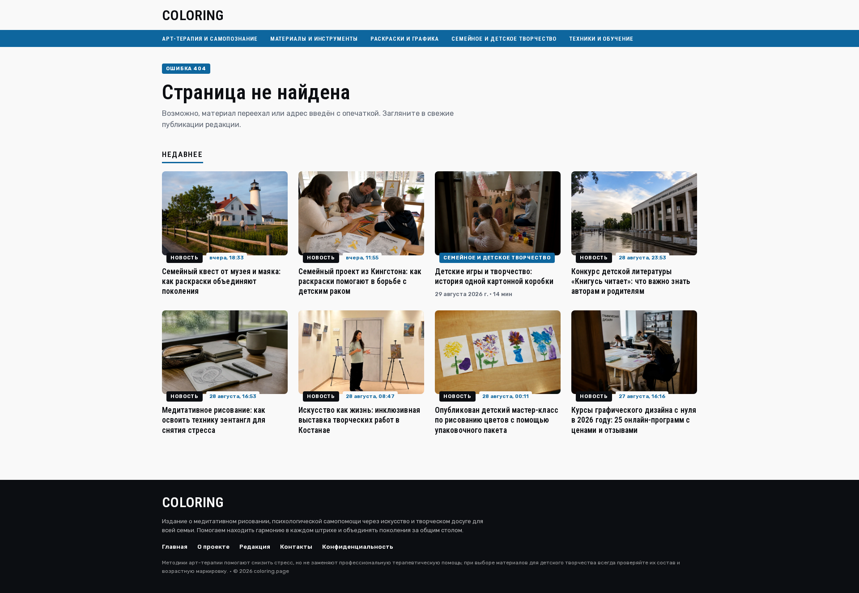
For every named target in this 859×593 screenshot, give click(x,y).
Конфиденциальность (357, 547)
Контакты (296, 547)
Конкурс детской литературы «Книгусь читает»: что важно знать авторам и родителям (630, 281)
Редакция (254, 547)
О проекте (213, 547)
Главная (174, 547)
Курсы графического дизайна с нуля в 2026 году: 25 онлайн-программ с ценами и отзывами (633, 420)
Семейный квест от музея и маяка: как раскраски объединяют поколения (221, 281)
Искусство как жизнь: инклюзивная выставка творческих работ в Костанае (359, 420)
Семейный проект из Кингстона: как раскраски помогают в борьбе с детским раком (359, 281)
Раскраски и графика (404, 38)
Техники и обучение (601, 38)
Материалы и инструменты (314, 38)
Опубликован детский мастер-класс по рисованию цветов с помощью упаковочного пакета (496, 420)
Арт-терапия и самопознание (210, 38)
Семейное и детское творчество (504, 38)
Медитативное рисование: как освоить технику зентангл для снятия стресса (213, 420)
